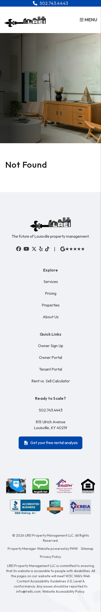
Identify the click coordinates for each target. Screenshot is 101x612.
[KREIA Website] (80, 507)
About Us (51, 316)
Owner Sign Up (50, 345)
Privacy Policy (50, 556)
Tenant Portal (50, 369)
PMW (74, 548)
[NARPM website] (65, 486)
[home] (25, 21)
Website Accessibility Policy (63, 591)
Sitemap (87, 548)
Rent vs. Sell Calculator (50, 380)
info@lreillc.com (28, 591)
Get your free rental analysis (54, 442)
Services (50, 281)
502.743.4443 (54, 3)
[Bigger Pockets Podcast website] (16, 486)
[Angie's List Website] (40, 486)
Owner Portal (50, 357)
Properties (51, 305)
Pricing (50, 293)
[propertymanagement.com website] (55, 507)
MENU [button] (90, 20)
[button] (18, 249)
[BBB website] (25, 507)
